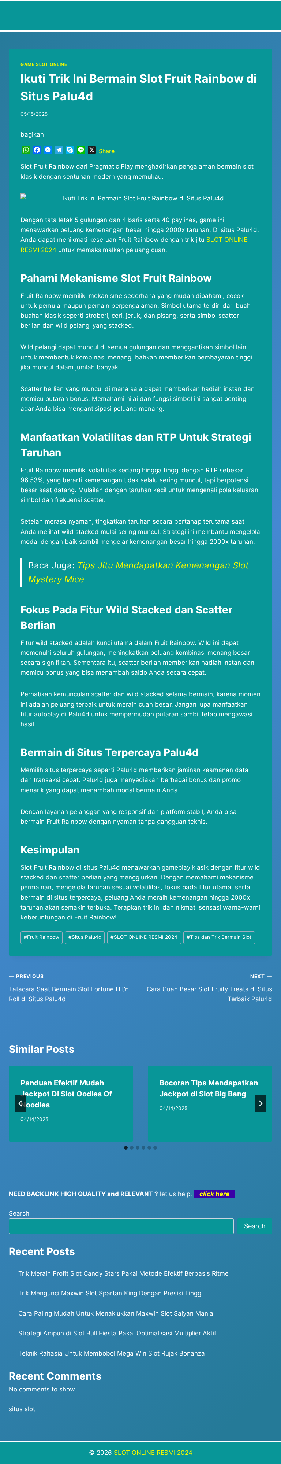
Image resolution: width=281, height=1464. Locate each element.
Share (107, 151)
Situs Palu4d (84, 937)
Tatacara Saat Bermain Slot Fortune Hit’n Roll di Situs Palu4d (69, 988)
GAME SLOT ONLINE (43, 64)
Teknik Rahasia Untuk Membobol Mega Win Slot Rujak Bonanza (111, 1353)
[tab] (126, 1148)
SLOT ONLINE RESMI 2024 (143, 937)
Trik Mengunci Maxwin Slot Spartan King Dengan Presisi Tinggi (110, 1293)
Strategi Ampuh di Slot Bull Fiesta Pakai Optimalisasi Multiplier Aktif (117, 1333)
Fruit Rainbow (41, 937)
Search (19, 1213)
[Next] (260, 1103)
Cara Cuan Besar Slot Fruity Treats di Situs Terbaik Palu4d (209, 988)
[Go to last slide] (20, 1103)
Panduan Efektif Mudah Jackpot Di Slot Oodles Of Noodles (66, 1093)
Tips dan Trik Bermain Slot (219, 937)
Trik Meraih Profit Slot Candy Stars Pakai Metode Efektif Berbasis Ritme (123, 1273)
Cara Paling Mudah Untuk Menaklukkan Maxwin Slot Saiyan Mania (115, 1313)
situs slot (22, 1409)
